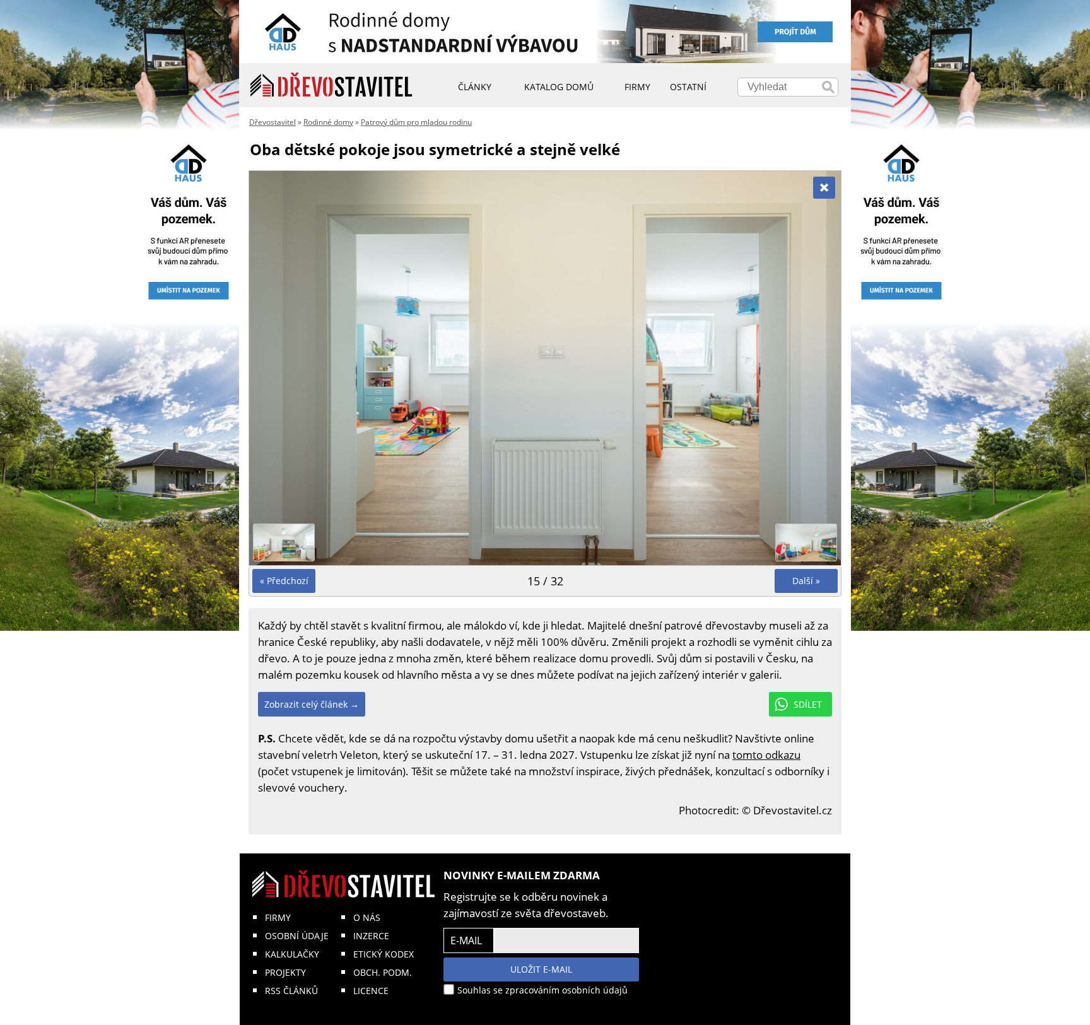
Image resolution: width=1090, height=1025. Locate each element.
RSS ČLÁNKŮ (291, 991)
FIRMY (278, 917)
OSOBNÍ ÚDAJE (297, 936)
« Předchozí (284, 581)
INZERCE (371, 936)
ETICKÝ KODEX (383, 954)
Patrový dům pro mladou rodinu (416, 122)
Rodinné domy (328, 122)
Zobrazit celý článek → (311, 704)
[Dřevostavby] (331, 85)
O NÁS (366, 917)
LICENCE (371, 991)
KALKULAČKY (292, 954)
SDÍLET (808, 704)
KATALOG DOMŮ (559, 87)
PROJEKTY (285, 972)
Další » (806, 581)
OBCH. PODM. (382, 972)
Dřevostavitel (272, 122)
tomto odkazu (766, 754)
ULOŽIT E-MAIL (541, 969)
